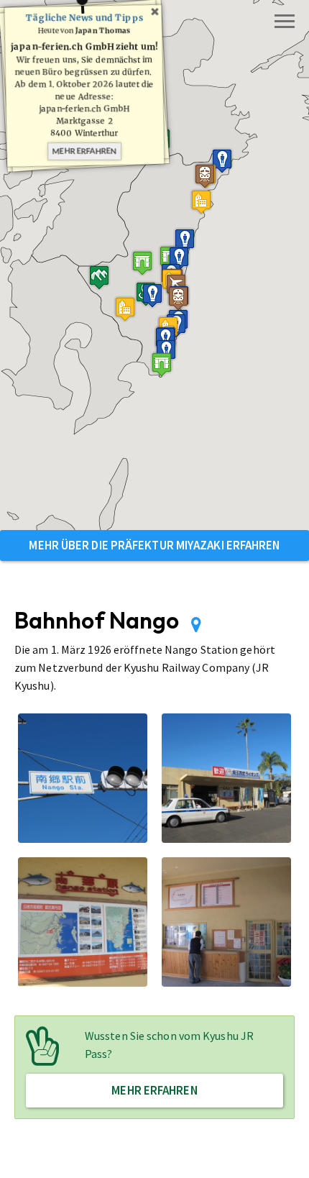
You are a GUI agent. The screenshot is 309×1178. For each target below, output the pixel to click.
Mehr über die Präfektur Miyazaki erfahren (154, 545)
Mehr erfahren (84, 150)
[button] (125, 309)
